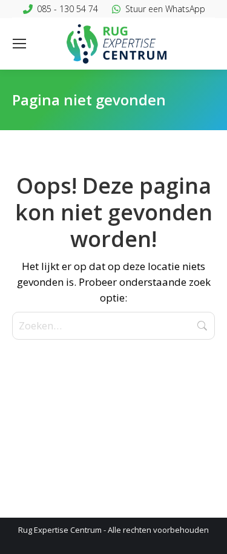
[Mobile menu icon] (19, 43)
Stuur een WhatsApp (165, 9)
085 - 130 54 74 (67, 9)
